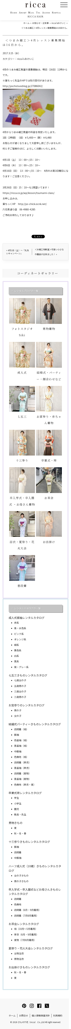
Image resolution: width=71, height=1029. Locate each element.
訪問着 (17, 852)
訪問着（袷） (21, 729)
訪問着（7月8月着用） (26, 915)
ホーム (12, 1015)
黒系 (16, 661)
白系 (16, 656)
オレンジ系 (20, 639)
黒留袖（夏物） (22, 779)
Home (13, 12)
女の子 (17, 716)
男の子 (17, 710)
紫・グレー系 (21, 667)
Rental (56, 12)
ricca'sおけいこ (25, 59)
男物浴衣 (19, 959)
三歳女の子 (20, 691)
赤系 (16, 622)
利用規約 (57, 1015)
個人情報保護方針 (41, 1015)
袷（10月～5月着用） (26, 929)
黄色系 (17, 650)
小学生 (17, 803)
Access (46, 12)
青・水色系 (20, 628)
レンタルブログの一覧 (26, 291)
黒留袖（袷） (21, 745)
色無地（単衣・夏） (25, 784)
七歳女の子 (20, 680)
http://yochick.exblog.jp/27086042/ (23, 86)
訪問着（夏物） (22, 773)
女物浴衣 (19, 953)
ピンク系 (19, 634)
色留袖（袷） (21, 740)
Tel (38, 12)
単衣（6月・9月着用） (26, 934)
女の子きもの (21, 875)
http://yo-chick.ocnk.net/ (32, 204)
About (23, 12)
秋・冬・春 (20, 833)
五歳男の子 (20, 686)
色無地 (17, 904)
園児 (16, 809)
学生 (16, 798)
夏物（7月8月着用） (25, 940)
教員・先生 (20, 814)
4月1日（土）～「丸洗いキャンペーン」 (17, 252)
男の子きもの (21, 881)
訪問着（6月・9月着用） (27, 910)
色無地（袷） (21, 757)
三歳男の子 (20, 697)
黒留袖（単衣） (22, 768)
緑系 (16, 645)
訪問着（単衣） (22, 762)
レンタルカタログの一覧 (27, 608)
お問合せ (23, 1015)
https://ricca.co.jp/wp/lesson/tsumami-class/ (28, 193)
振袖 (16, 734)
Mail (31, 12)
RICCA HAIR (35, 16)
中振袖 (17, 751)
